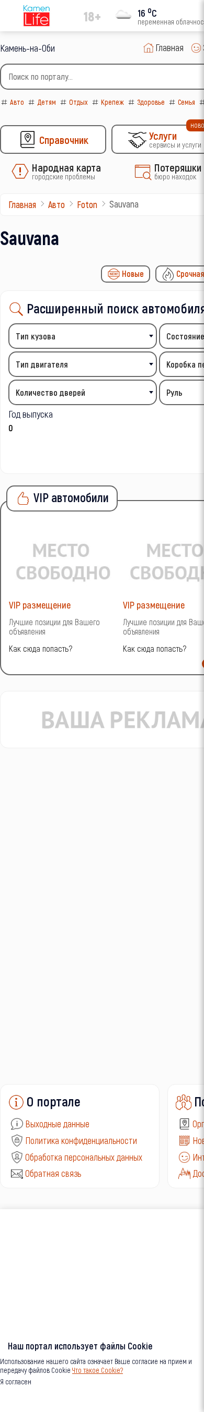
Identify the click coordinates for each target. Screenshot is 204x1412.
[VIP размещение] (63, 561)
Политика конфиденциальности (81, 1140)
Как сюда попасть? (40, 648)
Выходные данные (57, 1123)
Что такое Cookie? (97, 1370)
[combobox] (82, 336)
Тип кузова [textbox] (35, 336)
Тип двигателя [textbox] (42, 364)
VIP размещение (40, 605)
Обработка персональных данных (83, 1157)
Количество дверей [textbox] (50, 392)
